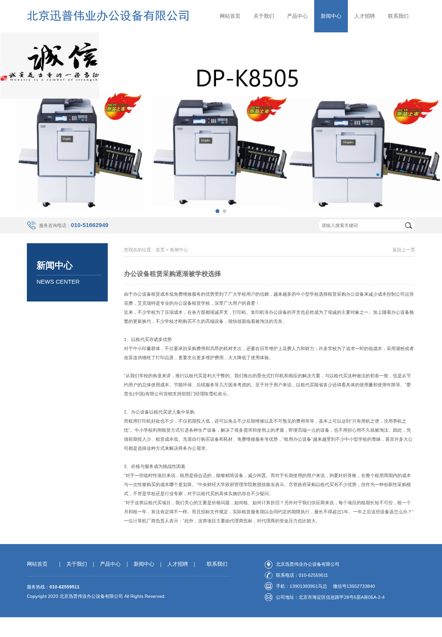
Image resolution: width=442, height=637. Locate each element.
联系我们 (398, 16)
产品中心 (297, 16)
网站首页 (230, 16)
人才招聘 (364, 16)
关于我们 (263, 16)
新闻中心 (331, 16)
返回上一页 (403, 249)
